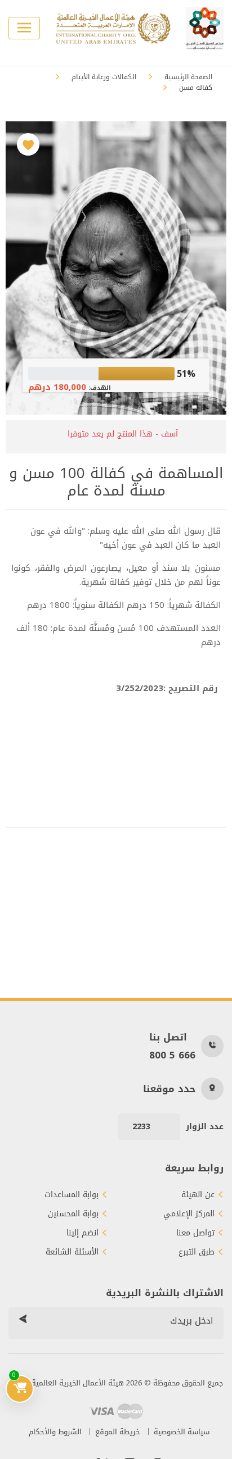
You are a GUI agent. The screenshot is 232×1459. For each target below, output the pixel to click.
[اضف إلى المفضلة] (28, 144)
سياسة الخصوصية (181, 1432)
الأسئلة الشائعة (72, 1252)
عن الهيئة (198, 1195)
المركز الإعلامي (189, 1214)
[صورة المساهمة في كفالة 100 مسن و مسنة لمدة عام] (116, 268)
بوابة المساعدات (71, 1195)
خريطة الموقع (117, 1432)
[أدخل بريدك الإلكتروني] (22, 1320)
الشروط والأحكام (55, 1432)
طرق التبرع (197, 1252)
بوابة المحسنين (73, 1214)
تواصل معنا (195, 1233)
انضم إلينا (82, 1233)
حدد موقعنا (169, 1089)
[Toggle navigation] (24, 28)
